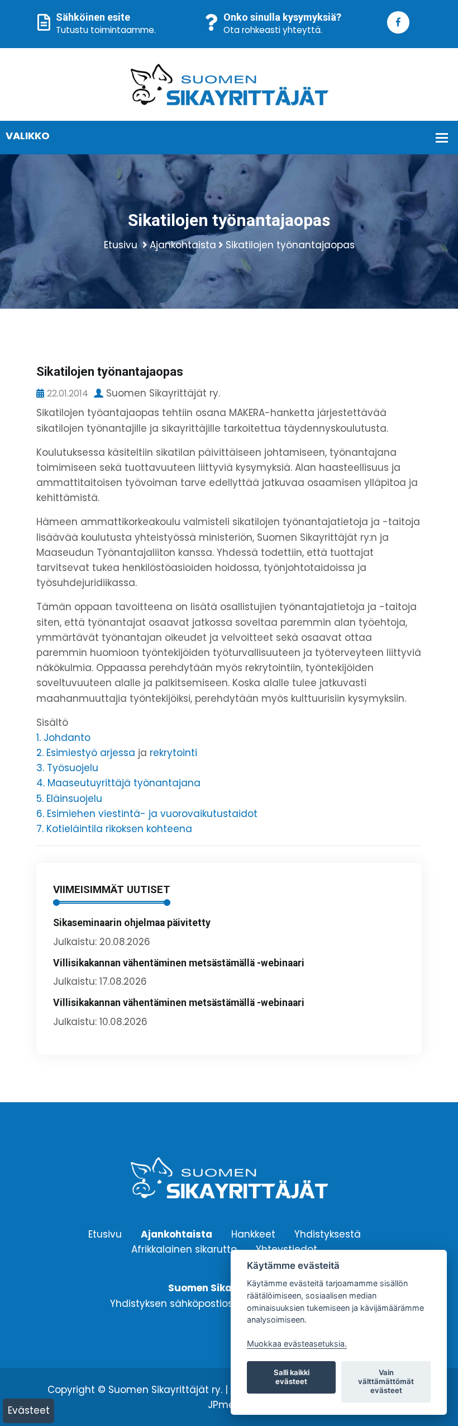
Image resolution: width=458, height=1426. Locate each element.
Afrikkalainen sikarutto (184, 1249)
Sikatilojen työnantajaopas (290, 245)
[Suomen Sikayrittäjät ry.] (229, 84)
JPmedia (229, 1404)
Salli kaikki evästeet (291, 1377)
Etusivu (120, 245)
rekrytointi (173, 752)
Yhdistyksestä (327, 1233)
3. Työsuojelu (67, 768)
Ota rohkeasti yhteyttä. (272, 30)
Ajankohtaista (183, 245)
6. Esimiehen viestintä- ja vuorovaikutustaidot (146, 813)
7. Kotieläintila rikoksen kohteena (114, 828)
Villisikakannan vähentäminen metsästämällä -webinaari (178, 963)
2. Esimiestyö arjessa (85, 752)
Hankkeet (253, 1233)
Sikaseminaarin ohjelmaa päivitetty (132, 922)
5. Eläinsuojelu (69, 798)
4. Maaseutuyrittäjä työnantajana (118, 783)
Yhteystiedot (286, 1249)
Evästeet (29, 1410)
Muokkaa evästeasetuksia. (297, 1343)
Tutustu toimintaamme (105, 30)
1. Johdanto (63, 737)
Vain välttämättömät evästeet (386, 1381)
